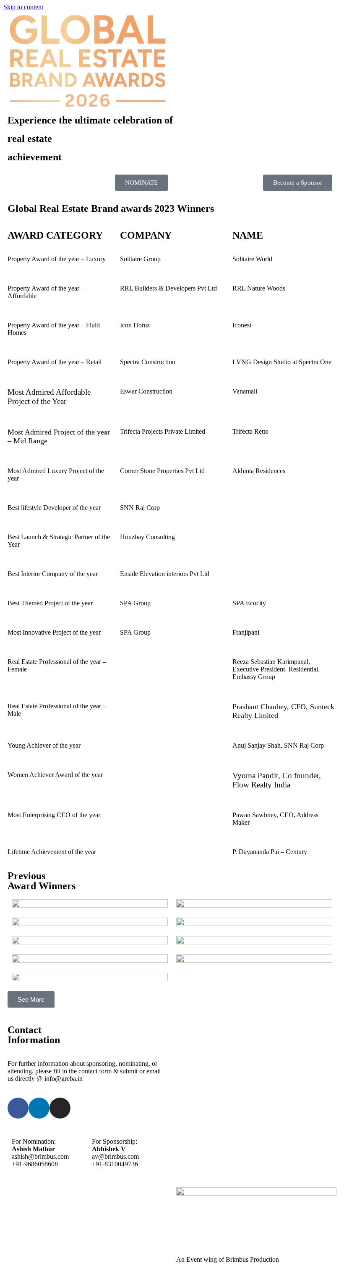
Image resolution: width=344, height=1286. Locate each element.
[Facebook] (18, 1108)
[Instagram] (60, 1108)
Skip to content (23, 6)
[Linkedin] (39, 1108)
